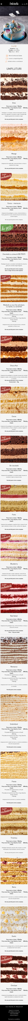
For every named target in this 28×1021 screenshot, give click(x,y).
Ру (24, 4)
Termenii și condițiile (14, 1019)
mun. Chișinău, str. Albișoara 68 (14, 1006)
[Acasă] (14, 3)
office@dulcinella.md (14, 1012)
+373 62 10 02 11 (14, 1015)
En (22, 4)
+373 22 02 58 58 (14, 1013)
